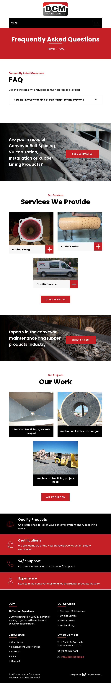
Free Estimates (82, 153)
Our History (17, 642)
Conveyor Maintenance (72, 611)
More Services (55, 299)
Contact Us (80, 340)
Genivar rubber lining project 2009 (55, 480)
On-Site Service (47, 284)
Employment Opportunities (25, 646)
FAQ (13, 656)
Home (51, 49)
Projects (15, 651)
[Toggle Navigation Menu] (96, 23)
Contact (15, 661)
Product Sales (70, 246)
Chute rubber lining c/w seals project (31, 431)
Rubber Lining (21, 249)
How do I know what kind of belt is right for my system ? (49, 99)
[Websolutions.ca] (92, 674)
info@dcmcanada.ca (72, 656)
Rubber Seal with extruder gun (79, 431)
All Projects (55, 497)
